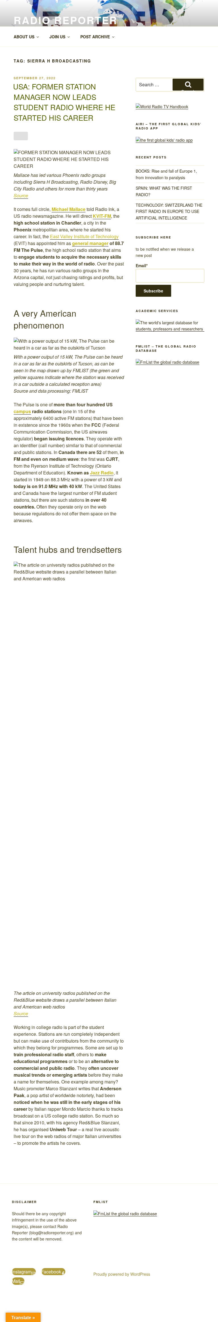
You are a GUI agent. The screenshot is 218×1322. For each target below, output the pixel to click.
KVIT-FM (102, 216)
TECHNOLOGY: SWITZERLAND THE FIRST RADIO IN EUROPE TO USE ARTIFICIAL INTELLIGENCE (169, 211)
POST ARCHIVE (95, 36)
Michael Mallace (68, 209)
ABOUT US (24, 36)
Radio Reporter (66, 19)
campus (22, 411)
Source (21, 195)
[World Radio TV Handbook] (162, 106)
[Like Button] (21, 136)
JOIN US (57, 36)
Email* (142, 265)
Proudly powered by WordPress (121, 1274)
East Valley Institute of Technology (84, 236)
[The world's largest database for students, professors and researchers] (170, 329)
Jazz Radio (102, 472)
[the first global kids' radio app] (164, 140)
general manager (90, 243)
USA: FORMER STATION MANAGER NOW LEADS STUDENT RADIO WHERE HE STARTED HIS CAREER (64, 101)
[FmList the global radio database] (167, 362)
